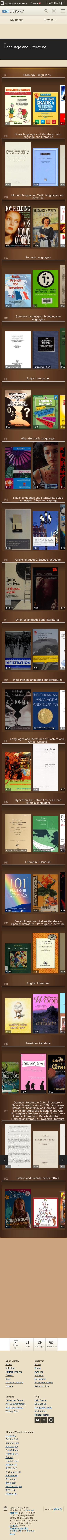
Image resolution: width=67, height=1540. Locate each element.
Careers (9, 1375)
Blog (7, 1379)
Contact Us (40, 1404)
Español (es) (12, 1450)
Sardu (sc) (10, 1479)
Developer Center (14, 1400)
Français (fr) (11, 1453)
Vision (8, 1364)
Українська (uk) (13, 1486)
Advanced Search (44, 1382)
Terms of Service (14, 1382)
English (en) (11, 1446)
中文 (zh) (10, 1490)
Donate (35, 3)
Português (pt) (13, 1472)
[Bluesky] (38, 1420)
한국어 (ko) (11, 1468)
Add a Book (41, 1411)
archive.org (15, 1530)
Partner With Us (13, 1372)
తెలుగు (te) (10, 1482)
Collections (40, 1379)
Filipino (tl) (11, 1493)
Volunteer (10, 1368)
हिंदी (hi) (9, 1457)
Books (38, 1368)
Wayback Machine (19, 1528)
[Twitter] (44, 1420)
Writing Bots (11, 1411)
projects (14, 1525)
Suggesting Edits (43, 1407)
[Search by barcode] (54, 11)
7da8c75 (57, 1509)
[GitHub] (51, 1420)
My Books (16, 20)
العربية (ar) (10, 1435)
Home (38, 1364)
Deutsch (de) (12, 1443)
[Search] (46, 11)
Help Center (41, 1400)
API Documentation (15, 1404)
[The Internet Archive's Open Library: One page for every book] (15, 11)
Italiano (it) (11, 1464)
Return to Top (42, 1386)
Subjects (39, 1375)
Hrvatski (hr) (12, 1461)
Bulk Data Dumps (14, 1407)
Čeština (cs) (11, 1439)
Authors (39, 1372)
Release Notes (42, 1415)
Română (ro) (11, 1475)
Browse (48, 20)
